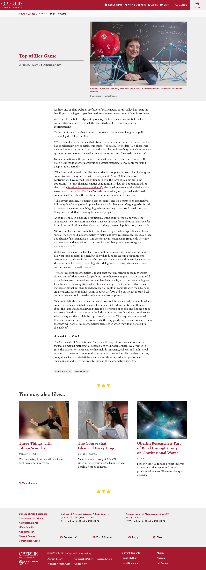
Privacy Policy (55, 558)
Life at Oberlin (26, 527)
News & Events (27, 13)
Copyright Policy (83, 558)
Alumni (160, 553)
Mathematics (81, 371)
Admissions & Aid (28, 522)
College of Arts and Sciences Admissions (83, 513)
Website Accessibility (58, 563)
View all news (29, 483)
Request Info (115, 4)
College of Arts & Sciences (33, 513)
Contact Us (80, 563)
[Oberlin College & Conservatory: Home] (12, 5)
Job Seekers (163, 563)
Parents (161, 558)
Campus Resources (29, 540)
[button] (179, 5)
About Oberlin (26, 531)
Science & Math (62, 371)
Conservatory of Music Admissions (146, 513)
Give (166, 4)
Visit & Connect (137, 4)
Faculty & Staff (129, 558)
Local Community (131, 563)
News (42, 13)
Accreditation (104, 558)
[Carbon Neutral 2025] (28, 562)
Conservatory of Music (31, 518)
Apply (154, 4)
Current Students (131, 553)
